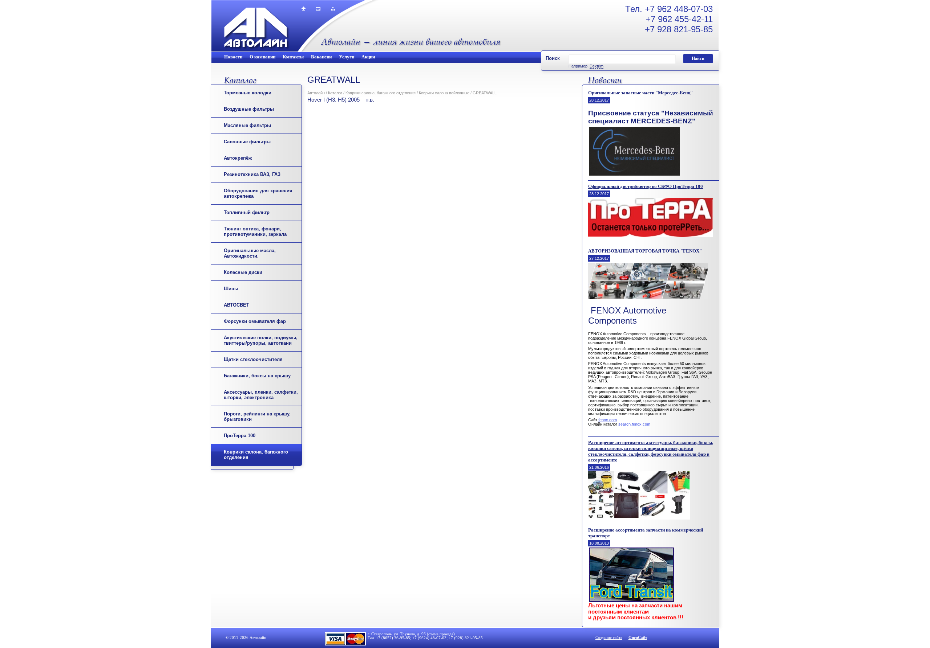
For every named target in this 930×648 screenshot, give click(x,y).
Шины (231, 288)
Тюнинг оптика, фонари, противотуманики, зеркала (255, 231)
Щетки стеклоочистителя (253, 359)
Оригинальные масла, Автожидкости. (250, 253)
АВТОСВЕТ (236, 305)
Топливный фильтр (247, 212)
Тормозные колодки (247, 92)
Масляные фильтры (247, 125)
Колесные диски (243, 272)
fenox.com (607, 420)
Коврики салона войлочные (444, 93)
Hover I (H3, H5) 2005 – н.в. (340, 100)
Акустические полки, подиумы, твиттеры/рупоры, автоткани (261, 340)
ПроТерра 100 (239, 435)
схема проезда (440, 634)
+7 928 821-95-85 (679, 29)
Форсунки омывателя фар (255, 321)
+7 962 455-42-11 (679, 19)
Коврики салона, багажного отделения (380, 93)
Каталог (335, 93)
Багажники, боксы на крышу (257, 375)
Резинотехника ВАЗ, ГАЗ (252, 174)
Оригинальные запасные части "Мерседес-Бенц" (640, 92)
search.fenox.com (634, 424)
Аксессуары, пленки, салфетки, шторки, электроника (261, 394)
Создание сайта (608, 638)
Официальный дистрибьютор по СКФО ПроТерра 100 (645, 186)
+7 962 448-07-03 (679, 9)
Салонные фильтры (247, 141)
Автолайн (316, 93)
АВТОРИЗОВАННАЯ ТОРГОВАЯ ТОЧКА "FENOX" (645, 251)
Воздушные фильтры (249, 109)
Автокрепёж (238, 158)
